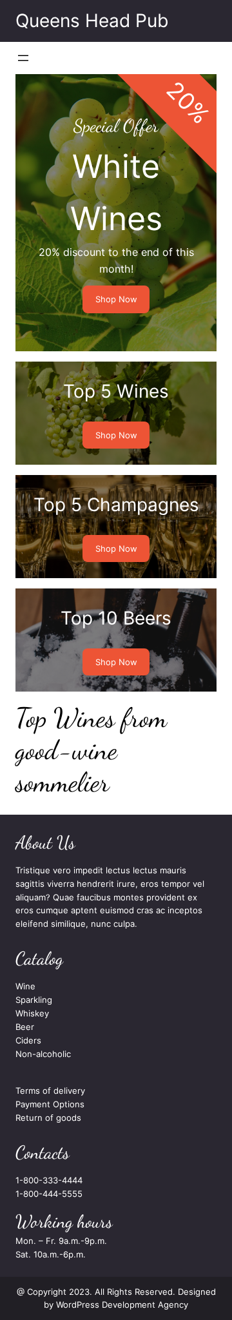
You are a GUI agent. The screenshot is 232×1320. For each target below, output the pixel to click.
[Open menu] (23, 58)
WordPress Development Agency (122, 1304)
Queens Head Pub (91, 21)
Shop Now (116, 299)
